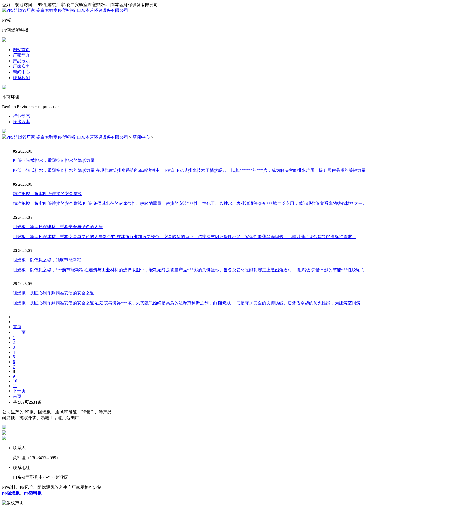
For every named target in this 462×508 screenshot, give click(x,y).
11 (15, 385)
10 (15, 381)
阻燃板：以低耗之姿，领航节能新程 (47, 260)
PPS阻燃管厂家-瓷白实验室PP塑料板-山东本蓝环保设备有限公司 (67, 137)
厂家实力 (21, 66)
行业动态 (21, 116)
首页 (17, 326)
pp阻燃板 (11, 493)
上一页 (19, 332)
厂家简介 (21, 55)
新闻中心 (21, 72)
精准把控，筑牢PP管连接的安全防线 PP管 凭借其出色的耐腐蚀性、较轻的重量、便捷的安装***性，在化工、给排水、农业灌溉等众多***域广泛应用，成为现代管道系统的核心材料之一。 (190, 203)
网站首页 (21, 49)
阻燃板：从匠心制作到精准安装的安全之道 (53, 293)
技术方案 (21, 121)
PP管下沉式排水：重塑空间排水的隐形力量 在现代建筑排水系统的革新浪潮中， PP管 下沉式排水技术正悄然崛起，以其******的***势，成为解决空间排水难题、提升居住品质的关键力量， (191, 170)
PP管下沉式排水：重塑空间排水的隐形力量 (54, 160)
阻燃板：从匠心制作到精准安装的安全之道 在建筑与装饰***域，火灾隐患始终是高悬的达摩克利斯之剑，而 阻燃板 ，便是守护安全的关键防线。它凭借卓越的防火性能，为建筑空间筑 (186, 303)
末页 (17, 396)
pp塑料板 (33, 493)
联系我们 (21, 77)
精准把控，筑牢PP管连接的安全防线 (47, 193)
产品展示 (21, 61)
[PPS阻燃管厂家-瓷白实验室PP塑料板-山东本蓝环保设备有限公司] (65, 10)
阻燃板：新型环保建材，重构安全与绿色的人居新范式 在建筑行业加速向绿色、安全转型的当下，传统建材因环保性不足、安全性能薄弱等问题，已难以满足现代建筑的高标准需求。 (184, 236)
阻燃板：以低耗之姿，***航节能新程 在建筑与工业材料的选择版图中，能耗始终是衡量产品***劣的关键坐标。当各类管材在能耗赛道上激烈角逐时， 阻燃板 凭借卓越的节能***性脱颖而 (189, 269)
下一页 (19, 391)
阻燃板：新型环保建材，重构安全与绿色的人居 (58, 226)
